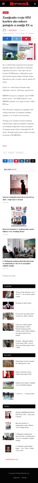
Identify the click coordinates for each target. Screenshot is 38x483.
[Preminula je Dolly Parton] (8, 305)
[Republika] (19, 3)
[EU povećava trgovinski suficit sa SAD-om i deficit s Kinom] (8, 316)
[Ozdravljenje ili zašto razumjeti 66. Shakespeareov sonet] (8, 363)
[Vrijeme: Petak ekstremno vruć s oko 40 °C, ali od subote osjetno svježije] (8, 294)
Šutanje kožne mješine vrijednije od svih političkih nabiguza (25, 384)
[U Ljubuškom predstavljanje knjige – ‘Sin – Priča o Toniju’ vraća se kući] (8, 448)
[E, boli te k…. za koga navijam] (8, 396)
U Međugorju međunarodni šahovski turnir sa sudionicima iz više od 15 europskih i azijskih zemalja (18, 263)
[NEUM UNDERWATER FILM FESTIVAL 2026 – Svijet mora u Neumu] (19, 184)
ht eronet (11, 152)
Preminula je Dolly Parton (23, 303)
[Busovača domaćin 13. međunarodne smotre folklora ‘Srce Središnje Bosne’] (19, 216)
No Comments (21, 33)
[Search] (35, 3)
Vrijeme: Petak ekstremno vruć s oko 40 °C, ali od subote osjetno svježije (25, 294)
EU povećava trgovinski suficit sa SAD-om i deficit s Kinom (25, 315)
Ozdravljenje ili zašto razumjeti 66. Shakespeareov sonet (25, 362)
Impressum (17, 478)
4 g (5, 152)
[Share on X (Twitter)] (16, 39)
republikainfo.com (11, 459)
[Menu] (3, 3)
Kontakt (24, 478)
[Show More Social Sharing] (33, 39)
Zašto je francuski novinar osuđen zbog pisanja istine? (24, 373)
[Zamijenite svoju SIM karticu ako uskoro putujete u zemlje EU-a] (19, 51)
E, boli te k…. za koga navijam (25, 394)
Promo (5, 12)
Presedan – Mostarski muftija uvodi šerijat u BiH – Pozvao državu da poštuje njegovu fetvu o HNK (25, 344)
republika (13, 30)
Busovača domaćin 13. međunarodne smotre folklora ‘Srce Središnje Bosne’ (18, 230)
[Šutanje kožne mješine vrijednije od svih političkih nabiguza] (8, 385)
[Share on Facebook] (7, 39)
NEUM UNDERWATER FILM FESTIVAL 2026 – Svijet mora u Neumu (18, 198)
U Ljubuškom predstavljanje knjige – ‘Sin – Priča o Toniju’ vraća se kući (25, 448)
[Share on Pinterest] (26, 39)
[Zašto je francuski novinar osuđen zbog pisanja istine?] (8, 374)
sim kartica (19, 152)
